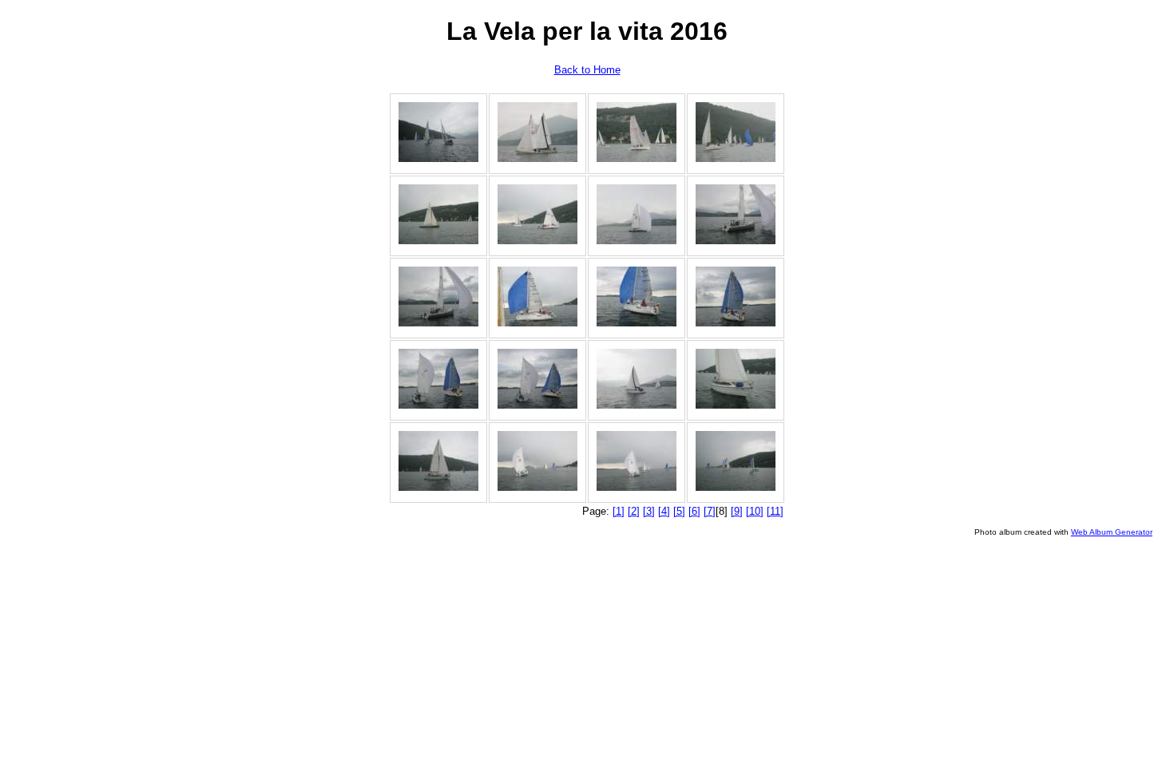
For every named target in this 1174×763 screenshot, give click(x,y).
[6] (694, 511)
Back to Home (587, 70)
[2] (634, 511)
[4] (664, 511)
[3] (649, 511)
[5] (679, 511)
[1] (619, 511)
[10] (754, 511)
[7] (710, 511)
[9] (737, 511)
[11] (775, 511)
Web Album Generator (1111, 532)
